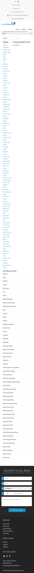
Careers (5, 285)
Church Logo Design (8, 392)
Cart (31, 29)
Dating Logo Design (8, 396)
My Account (6, 288)
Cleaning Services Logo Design (11, 367)
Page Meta (5, 338)
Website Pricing (7, 454)
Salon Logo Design (8, 428)
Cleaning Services (7, 374)
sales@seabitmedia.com (21, 15)
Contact (5, 313)
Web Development (8, 299)
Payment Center (7, 356)
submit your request (17, 510)
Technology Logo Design (9, 439)
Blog (4, 310)
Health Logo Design (8, 410)
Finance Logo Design (8, 400)
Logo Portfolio (6, 385)
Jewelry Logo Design (8, 418)
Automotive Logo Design (9, 389)
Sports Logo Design (8, 436)
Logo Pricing (6, 457)
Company (5, 335)
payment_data (6, 446)
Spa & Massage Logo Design (10, 432)
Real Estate (6, 342)
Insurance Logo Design (9, 414)
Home (4, 277)
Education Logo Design (9, 378)
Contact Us (6, 360)
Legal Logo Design (8, 425)
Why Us (5, 317)
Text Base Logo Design (9, 443)
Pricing (4, 295)
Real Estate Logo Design (9, 306)
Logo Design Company (9, 371)
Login (17, 29)
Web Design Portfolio (8, 349)
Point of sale (6, 328)
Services (5, 331)
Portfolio (5, 281)
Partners (5, 321)
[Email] (18, 1)
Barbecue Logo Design (9, 303)
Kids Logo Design (7, 421)
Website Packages (7, 450)
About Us (5, 274)
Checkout (5, 364)
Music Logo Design (8, 353)
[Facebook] (15, 1)
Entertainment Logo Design (10, 403)
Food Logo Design (7, 346)
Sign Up (24, 29)
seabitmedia (20, 18)
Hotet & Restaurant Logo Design (11, 382)
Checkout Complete (8, 324)
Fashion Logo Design (8, 407)
